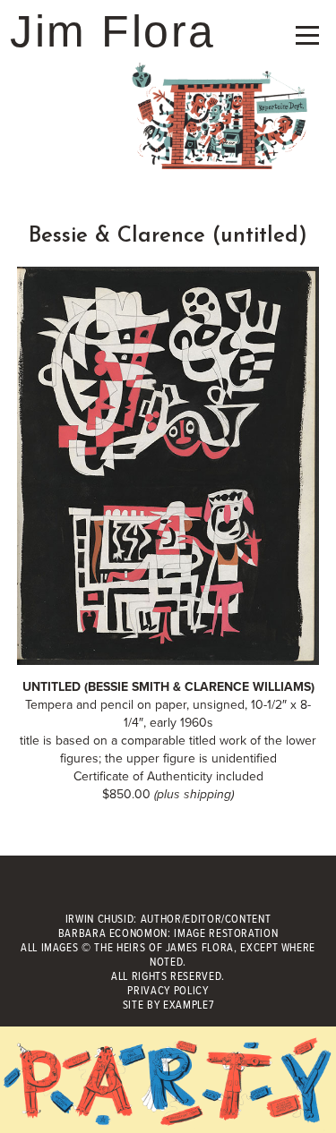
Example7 (188, 1005)
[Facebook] (128, 891)
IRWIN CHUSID (99, 919)
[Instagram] (207, 891)
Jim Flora (113, 31)
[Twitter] (168, 891)
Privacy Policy (167, 991)
